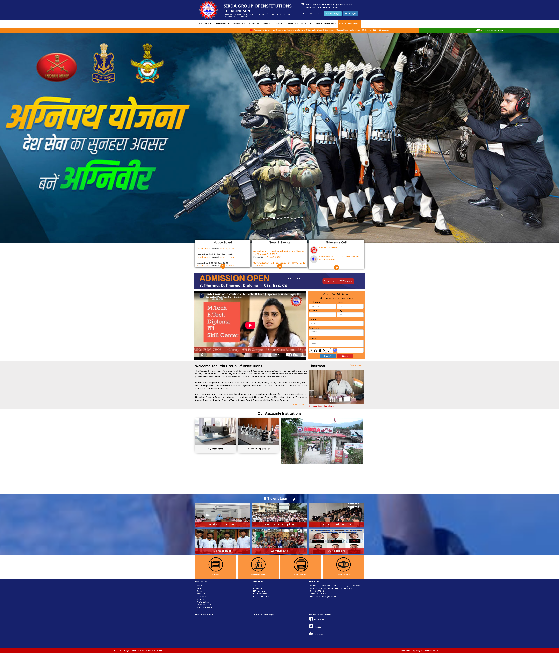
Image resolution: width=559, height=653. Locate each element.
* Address (314, 328)
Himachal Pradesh (261, 596)
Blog (303, 24)
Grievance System (328, 247)
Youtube (318, 634)
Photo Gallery (203, 602)
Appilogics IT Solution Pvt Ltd (425, 651)
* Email (340, 302)
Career (200, 591)
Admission (237, 24)
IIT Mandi (257, 588)
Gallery (276, 24)
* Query (312, 338)
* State (312, 319)
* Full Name (314, 302)
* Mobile (313, 311)
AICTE (256, 586)
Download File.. (204, 256)
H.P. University (260, 594)
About (208, 24)
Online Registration (493, 30)
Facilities (252, 24)
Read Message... (357, 365)
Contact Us (290, 24)
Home (199, 24)
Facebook (318, 619)
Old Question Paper (349, 24)
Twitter (317, 627)
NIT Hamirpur (259, 591)
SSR (311, 24)
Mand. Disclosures (325, 24)
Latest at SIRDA (204, 604)
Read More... (299, 404)
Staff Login (350, 13)
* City (339, 311)
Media (265, 24)
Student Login (333, 13)
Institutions (221, 24)
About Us (201, 594)
